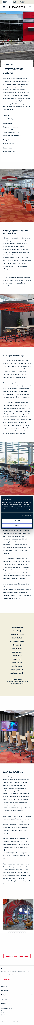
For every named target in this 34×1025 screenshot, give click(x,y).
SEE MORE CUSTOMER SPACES (17, 956)
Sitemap (3, 1010)
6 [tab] (18, 932)
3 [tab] (13, 932)
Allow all (17, 520)
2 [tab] (11, 932)
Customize (16, 525)
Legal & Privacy (4, 1013)
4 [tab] (15, 932)
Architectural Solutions (23, 1)
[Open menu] (4, 7)
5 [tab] (17, 932)
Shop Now (14, 1)
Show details (25, 515)
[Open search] (30, 7)
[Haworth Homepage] (17, 7)
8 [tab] (22, 932)
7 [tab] (20, 932)
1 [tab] (9, 932)
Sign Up (7, 980)
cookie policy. (25, 509)
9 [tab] (24, 932)
